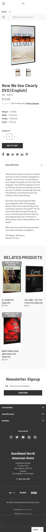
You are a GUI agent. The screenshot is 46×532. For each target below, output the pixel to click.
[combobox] (6, 11)
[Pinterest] (27, 154)
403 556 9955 (24, 479)
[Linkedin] (22, 154)
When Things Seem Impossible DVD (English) (10, 354)
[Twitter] (17, 154)
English (4, 12)
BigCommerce (27, 509)
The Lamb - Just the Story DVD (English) (33, 301)
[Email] (8, 154)
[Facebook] (3, 154)
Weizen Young (27, 514)
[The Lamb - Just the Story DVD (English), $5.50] (34, 279)
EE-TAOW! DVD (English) (8, 301)
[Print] (12, 154)
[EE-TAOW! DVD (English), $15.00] (11, 279)
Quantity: (6, 131)
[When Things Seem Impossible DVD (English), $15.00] (11, 330)
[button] (32, 104)
